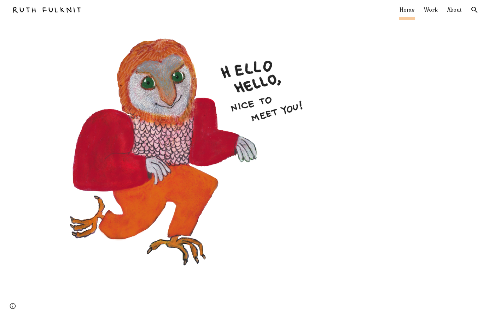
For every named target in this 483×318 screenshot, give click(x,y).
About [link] (454, 10)
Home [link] (407, 10)
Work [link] (431, 10)
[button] (474, 9)
